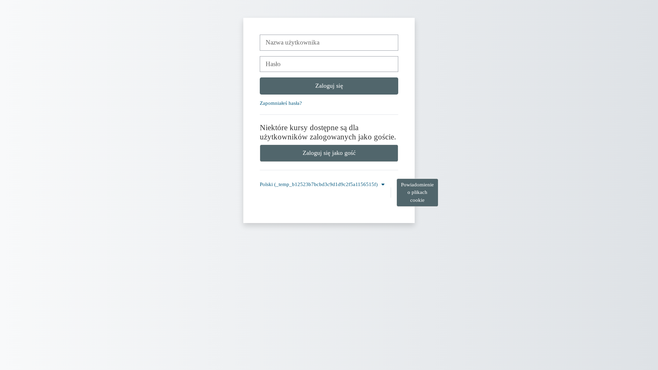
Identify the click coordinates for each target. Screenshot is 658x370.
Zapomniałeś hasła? (281, 103)
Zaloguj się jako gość (329, 152)
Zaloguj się (329, 85)
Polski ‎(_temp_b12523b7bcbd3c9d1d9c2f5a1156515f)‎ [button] (319, 184)
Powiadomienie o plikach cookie (417, 192)
